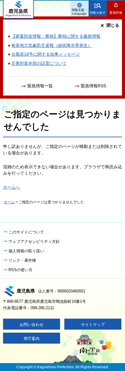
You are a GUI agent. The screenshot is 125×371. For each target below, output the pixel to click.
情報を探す (98, 12)
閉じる (112, 25)
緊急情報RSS (93, 85)
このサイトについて (26, 232)
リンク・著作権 (22, 260)
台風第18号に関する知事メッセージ (45, 54)
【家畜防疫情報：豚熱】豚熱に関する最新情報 (55, 36)
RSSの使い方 (20, 270)
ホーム (9, 202)
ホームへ (11, 187)
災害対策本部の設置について (38, 63)
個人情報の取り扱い (26, 251)
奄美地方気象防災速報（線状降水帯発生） (51, 45)
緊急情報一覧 (40, 85)
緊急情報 (116, 12)
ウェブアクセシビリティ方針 (34, 241)
